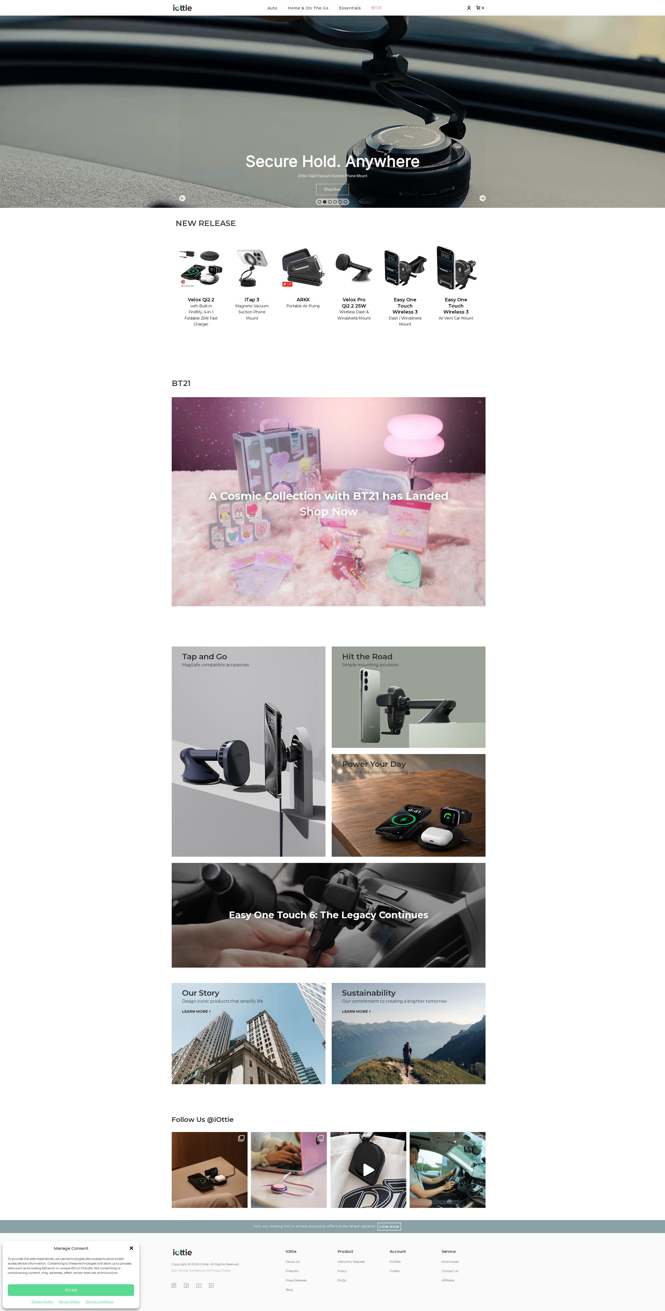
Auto (272, 8)
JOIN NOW (389, 1227)
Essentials (350, 8)
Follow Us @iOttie (203, 1119)
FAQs (342, 1280)
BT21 (376, 7)
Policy (342, 1271)
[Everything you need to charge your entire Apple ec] (210, 1170)
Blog (289, 1290)
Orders (395, 1271)
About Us (293, 1261)
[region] (332, 104)
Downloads (450, 1261)
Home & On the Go (308, 8)
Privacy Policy (42, 1301)
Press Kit (292, 1271)
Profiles (395, 1261)
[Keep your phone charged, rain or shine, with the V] (448, 1170)
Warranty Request (351, 1261)
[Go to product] (329, 915)
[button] (131, 1248)
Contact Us (450, 1271)
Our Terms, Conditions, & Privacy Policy (201, 1270)
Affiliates (448, 1280)
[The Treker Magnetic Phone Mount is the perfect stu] (368, 1170)
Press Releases (296, 1280)
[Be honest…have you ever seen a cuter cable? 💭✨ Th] (289, 1170)
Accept (71, 1290)
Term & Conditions (99, 1301)
